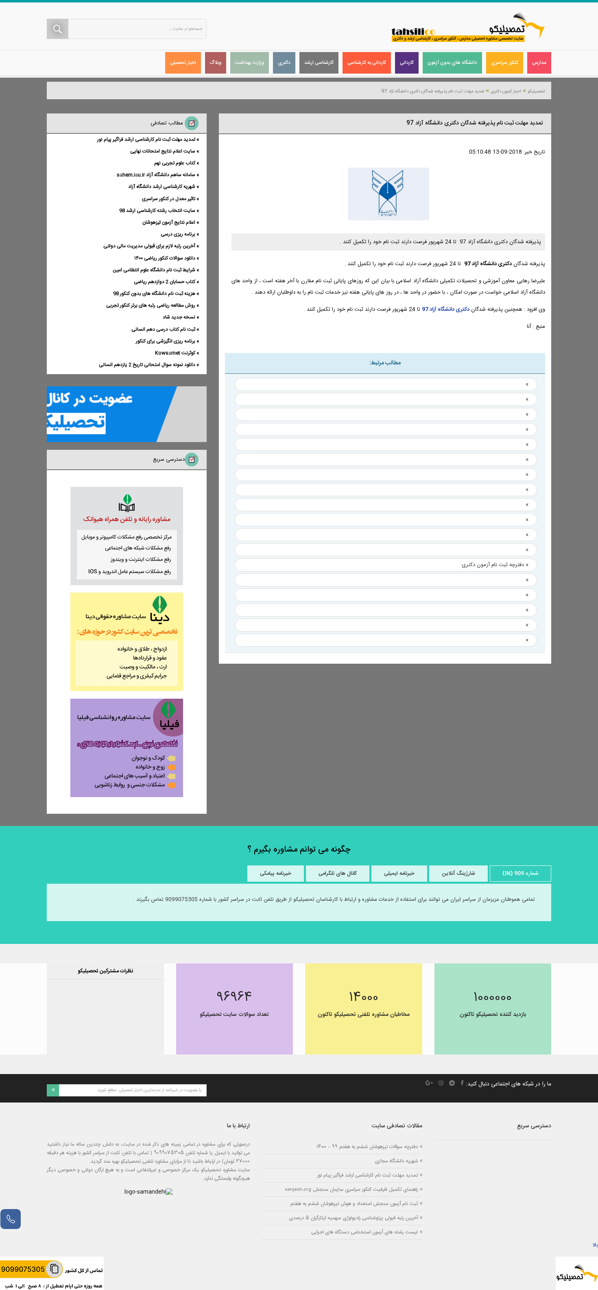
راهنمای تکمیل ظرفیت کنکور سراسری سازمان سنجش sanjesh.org (351, 1189)
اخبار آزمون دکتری (506, 91)
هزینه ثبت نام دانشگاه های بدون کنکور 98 (154, 294)
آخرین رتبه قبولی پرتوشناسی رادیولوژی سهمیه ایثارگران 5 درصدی (353, 1218)
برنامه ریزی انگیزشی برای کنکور (165, 341)
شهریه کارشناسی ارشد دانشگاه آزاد (161, 187)
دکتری (284, 63)
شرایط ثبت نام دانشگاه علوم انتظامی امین (154, 270)
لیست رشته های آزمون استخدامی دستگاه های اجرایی (364, 1232)
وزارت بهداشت (249, 63)
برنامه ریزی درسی (178, 234)
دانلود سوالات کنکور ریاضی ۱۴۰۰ (164, 258)
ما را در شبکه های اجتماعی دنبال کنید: (508, 1084)
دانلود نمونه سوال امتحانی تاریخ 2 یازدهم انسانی (147, 365)
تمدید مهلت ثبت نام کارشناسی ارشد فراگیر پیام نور (146, 139)
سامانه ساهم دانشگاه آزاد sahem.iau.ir (156, 175)
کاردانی (407, 63)
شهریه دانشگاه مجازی (396, 1161)
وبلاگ (215, 63)
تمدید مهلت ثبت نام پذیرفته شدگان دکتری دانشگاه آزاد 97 (433, 91)
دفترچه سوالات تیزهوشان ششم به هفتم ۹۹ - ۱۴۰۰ (367, 1146)
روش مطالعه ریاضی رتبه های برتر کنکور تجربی (150, 305)
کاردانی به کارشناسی (366, 63)
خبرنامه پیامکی (275, 873)
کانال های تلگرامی (338, 873)
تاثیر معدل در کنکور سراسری (168, 199)
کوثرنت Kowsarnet (175, 353)
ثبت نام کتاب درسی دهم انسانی (163, 329)
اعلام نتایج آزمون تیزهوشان (168, 222)
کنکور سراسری (504, 63)
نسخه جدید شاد (179, 317)
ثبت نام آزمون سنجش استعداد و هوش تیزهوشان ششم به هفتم (354, 1203)
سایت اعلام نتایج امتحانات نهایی (162, 151)
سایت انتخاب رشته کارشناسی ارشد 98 (157, 211)
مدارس (539, 63)
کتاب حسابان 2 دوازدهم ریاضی (164, 282)
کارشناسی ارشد (319, 63)
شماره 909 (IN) (520, 873)
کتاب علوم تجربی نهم (174, 163)
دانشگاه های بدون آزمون (452, 63)
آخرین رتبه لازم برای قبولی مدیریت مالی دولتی (149, 246)
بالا (595, 1245)
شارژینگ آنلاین (458, 873)
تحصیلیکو (536, 91)
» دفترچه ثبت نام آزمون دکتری (495, 564)
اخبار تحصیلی (183, 63)
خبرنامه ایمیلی (399, 873)
